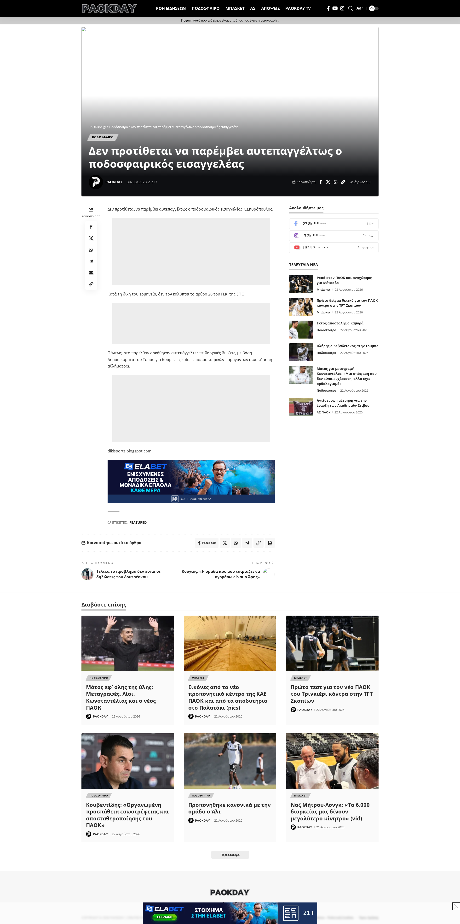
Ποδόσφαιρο (326, 330)
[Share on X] (328, 182)
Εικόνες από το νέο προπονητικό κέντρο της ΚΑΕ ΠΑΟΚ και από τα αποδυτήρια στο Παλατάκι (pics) (227, 697)
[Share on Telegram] (91, 261)
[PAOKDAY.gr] (109, 8)
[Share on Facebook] (320, 182)
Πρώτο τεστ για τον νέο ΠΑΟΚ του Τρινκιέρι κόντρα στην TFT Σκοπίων (332, 693)
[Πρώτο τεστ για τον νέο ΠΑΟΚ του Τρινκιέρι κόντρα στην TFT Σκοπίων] (332, 643)
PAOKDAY (113, 181)
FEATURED (138, 522)
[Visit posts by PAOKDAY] (96, 182)
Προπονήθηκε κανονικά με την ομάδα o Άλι (229, 808)
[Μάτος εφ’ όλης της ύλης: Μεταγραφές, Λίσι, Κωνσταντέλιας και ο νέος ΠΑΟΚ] (127, 643)
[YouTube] (335, 8)
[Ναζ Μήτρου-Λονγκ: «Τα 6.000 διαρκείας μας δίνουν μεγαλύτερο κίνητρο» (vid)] (332, 761)
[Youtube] (334, 247)
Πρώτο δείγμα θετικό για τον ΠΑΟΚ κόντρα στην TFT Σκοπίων (347, 303)
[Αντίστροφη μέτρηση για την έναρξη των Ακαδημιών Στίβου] (301, 407)
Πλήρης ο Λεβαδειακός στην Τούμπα (348, 346)
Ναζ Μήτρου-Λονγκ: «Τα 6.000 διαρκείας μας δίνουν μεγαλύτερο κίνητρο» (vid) (330, 811)
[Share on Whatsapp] (335, 182)
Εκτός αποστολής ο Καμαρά (340, 323)
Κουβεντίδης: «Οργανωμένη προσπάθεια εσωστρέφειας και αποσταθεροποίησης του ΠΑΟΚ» (127, 815)
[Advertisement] (191, 251)
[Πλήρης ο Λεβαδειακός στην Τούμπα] (301, 352)
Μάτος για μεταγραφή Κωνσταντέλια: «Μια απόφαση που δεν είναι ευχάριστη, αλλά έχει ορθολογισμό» (347, 376)
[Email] (91, 272)
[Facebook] (328, 8)
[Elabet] (191, 481)
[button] (350, 8)
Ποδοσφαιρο (103, 137)
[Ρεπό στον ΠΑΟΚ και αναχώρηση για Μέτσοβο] (301, 284)
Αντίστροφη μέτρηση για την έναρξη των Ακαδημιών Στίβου (343, 403)
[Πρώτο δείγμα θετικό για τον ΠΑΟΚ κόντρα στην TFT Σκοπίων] (301, 307)
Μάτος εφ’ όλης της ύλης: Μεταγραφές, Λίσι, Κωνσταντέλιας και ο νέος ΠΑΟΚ (121, 697)
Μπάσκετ (324, 289)
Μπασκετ (198, 677)
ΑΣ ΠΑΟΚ (323, 412)
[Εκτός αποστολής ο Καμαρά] (301, 330)
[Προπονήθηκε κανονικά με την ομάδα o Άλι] (230, 761)
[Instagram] (342, 8)
